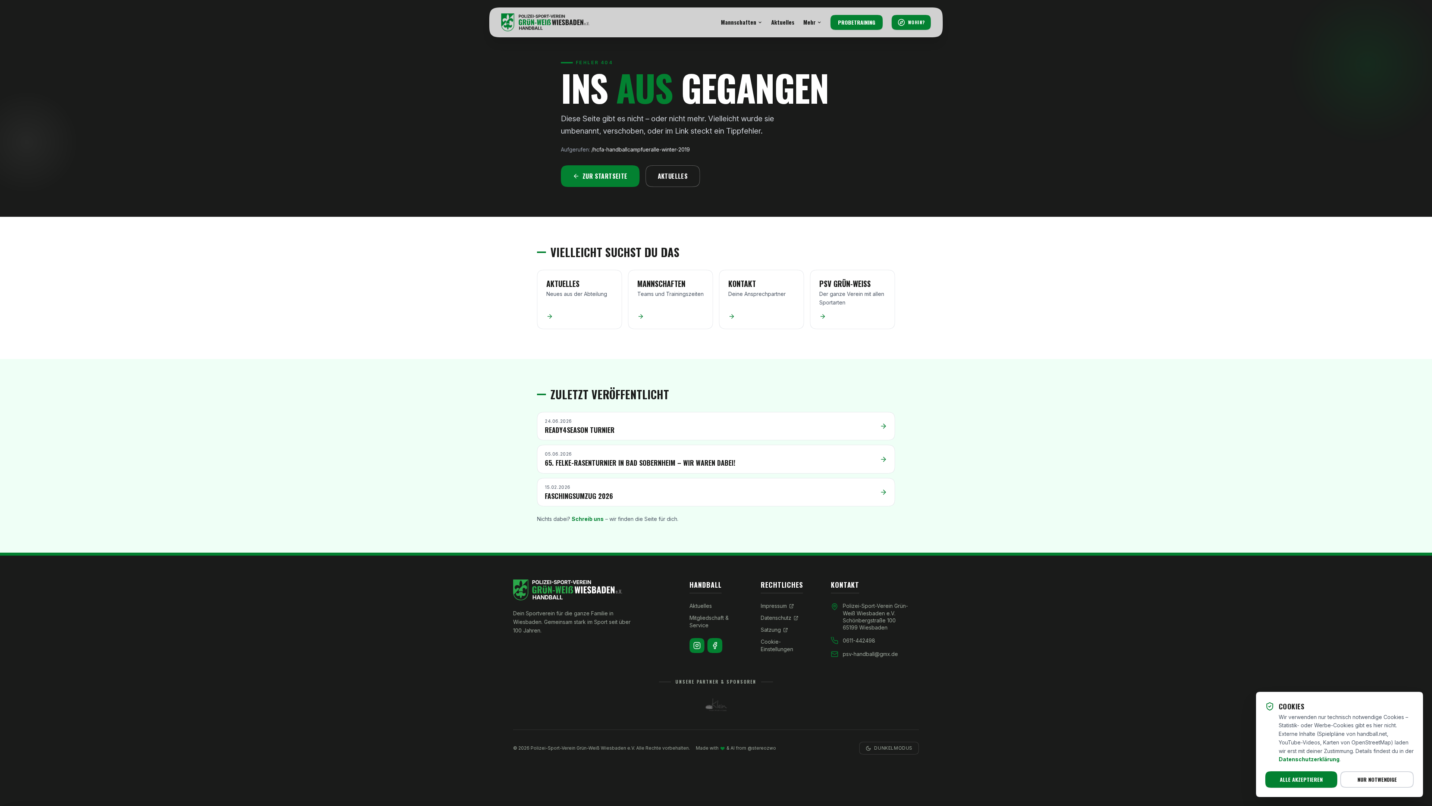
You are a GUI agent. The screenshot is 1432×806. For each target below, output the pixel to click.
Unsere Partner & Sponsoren (715, 682)
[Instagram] (697, 645)
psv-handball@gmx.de (870, 654)
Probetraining (856, 22)
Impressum (774, 606)
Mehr (809, 22)
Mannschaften (738, 22)
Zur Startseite (605, 176)
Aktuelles (782, 22)
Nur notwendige (1377, 779)
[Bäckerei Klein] (716, 705)
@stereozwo (762, 748)
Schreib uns (588, 519)
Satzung (771, 630)
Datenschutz (776, 618)
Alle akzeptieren (1301, 779)
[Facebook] (714, 645)
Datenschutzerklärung (1309, 759)
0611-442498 (859, 640)
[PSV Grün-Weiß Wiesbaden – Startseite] (545, 22)
